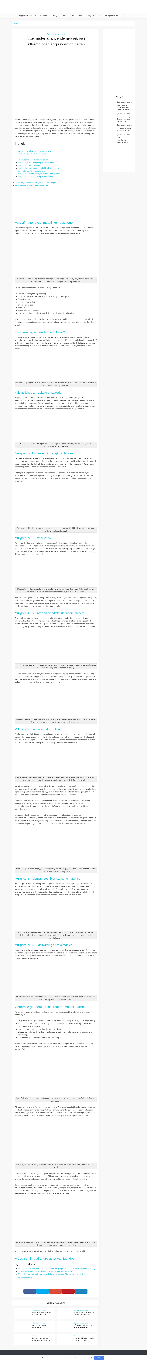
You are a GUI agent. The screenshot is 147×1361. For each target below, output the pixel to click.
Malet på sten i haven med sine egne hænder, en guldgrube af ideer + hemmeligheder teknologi (56, 1268)
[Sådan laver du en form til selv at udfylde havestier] (111, 137)
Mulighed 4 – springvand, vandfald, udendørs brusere (39, 168)
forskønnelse (77, 15)
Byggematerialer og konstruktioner (33, 15)
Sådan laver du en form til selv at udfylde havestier (123, 140)
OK (99, 1358)
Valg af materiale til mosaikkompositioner (35, 151)
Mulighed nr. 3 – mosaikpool (29, 165)
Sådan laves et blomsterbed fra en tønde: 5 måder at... (124, 108)
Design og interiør (60, 15)
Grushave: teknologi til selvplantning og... (124, 129)
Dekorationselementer (56, 34)
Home (16, 24)
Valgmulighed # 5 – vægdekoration (32, 171)
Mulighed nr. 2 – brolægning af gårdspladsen (36, 162)
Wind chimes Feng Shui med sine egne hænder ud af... (124, 119)
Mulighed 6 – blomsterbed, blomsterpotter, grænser (39, 174)
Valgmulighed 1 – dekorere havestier (33, 160)
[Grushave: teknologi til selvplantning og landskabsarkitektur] (111, 128)
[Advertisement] (56, 71)
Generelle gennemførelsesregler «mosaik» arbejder (35, 182)
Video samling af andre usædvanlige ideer (32, 185)
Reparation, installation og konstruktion (104, 15)
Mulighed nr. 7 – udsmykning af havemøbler (35, 176)
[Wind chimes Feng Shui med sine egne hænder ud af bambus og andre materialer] (111, 116)
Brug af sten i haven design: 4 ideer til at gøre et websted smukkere (45, 1271)
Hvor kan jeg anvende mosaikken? (32, 154)
